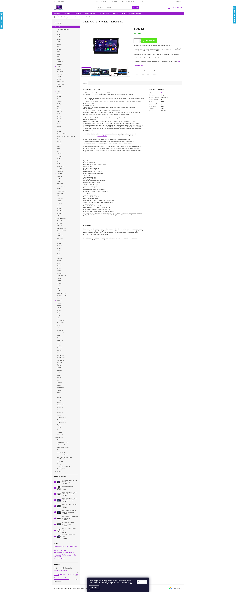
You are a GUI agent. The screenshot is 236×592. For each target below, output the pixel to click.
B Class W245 (61, 231)
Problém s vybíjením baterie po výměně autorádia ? (65, 555)
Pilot (58, 151)
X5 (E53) (60, 61)
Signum (59, 273)
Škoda (59, 365)
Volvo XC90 (60, 323)
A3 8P (59, 36)
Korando (59, 362)
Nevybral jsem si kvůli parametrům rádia (66, 574)
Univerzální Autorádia (63, 29)
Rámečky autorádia (62, 454)
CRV (58, 148)
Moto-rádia (58, 471)
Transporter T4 (61, 417)
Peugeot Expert (61, 295)
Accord (59, 153)
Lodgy (59, 104)
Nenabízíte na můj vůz (60, 570)
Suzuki (59, 353)
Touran (59, 427)
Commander (61, 186)
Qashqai (59, 245)
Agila (58, 253)
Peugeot (59, 283)
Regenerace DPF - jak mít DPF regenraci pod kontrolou (65, 547)
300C (59, 178)
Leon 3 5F (60, 340)
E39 (58, 59)
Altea (58, 328)
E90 (58, 54)
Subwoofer (60, 461)
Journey (59, 89)
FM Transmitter (61, 445)
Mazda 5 (60, 211)
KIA (58, 196)
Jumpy (59, 76)
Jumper (59, 74)
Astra (58, 255)
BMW (58, 51)
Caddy (59, 392)
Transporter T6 (61, 422)
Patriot (59, 188)
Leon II (59, 338)
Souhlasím (141, 582)
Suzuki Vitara (61, 357)
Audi (58, 32)
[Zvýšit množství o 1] (140, 40)
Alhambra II (60, 333)
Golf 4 (59, 395)
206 (58, 285)
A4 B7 (59, 41)
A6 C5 (59, 44)
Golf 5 (59, 397)
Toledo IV (60, 342)
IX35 (58, 163)
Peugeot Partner (62, 298)
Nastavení (94, 587)
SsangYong (60, 360)
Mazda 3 (60, 208)
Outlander (60, 238)
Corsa (59, 260)
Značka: (86, 25)
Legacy (59, 348)
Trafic (59, 315)
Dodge (59, 79)
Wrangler (60, 193)
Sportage (60, 198)
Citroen (59, 66)
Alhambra (60, 330)
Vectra (59, 278)
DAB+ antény (61, 440)
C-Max (59, 124)
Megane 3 (60, 313)
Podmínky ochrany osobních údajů (124, 1)
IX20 (58, 158)
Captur (59, 303)
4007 (58, 290)
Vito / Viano (60, 221)
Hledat (135, 7)
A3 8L (59, 34)
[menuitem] (57, 13)
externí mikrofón (102, 136)
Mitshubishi (60, 236)
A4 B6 (59, 39)
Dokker (59, 99)
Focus (59, 116)
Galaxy (59, 126)
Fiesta (59, 141)
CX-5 (58, 216)
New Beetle (60, 387)
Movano (59, 265)
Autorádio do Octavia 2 (60, 550)
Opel (58, 250)
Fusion (59, 131)
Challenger (60, 84)
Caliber (59, 86)
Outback (59, 350)
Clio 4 (59, 308)
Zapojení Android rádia (60, 559)
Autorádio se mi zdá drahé (62, 578)
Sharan (59, 432)
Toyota (59, 367)
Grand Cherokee (62, 191)
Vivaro (59, 270)
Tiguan (59, 425)
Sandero (59, 101)
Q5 (58, 46)
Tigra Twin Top (61, 275)
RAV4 (59, 375)
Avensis (59, 370)
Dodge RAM (61, 81)
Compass (60, 183)
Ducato (59, 111)
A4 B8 (59, 49)
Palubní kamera (61, 452)
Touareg (59, 430)
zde (131, 583)
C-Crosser (60, 71)
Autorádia (58, 26)
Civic (58, 146)
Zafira (59, 280)
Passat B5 (60, 407)
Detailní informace (139, 65)
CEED (59, 201)
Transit (59, 129)
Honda (59, 143)
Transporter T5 (61, 420)
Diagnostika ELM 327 (63, 442)
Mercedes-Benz (61, 218)
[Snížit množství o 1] (140, 42)
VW (58, 380)
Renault (59, 300)
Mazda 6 (60, 213)
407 (58, 288)
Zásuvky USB (61, 469)
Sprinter (59, 233)
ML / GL (59, 223)
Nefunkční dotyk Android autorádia (64, 552)
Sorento (59, 203)
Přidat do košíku (150, 40)
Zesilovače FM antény (63, 466)
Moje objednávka (102, 1)
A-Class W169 (61, 228)
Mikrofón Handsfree (63, 447)
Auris (58, 372)
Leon (58, 335)
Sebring (59, 176)
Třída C (59, 226)
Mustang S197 (61, 134)
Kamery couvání (61, 450)
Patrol (59, 248)
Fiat (58, 106)
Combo (59, 258)
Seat (58, 325)
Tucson (59, 168)
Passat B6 (60, 410)
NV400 (59, 243)
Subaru (59, 345)
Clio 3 (59, 305)
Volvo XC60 (60, 320)
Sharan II (60, 435)
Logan (59, 96)
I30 (58, 161)
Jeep (58, 181)
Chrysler (59, 173)
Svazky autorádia (62, 464)
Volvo (58, 318)
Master (59, 310)
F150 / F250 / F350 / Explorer (66, 136)
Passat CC (60, 405)
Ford (58, 114)
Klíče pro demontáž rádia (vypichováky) (64, 458)
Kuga (58, 138)
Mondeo (59, 119)
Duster (59, 94)
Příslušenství (59, 437)
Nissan (59, 241)
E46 (58, 56)
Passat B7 (60, 412)
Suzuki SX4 (60, 355)
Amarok (59, 382)
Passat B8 (60, 415)
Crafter (59, 390)
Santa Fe (60, 171)
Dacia (58, 91)
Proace (59, 377)
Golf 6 (59, 400)
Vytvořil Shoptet (177, 588)
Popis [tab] (85, 83)
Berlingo (59, 69)
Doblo (59, 109)
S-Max (59, 121)
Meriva (59, 268)
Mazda (59, 206)
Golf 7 (59, 402)
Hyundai (59, 156)
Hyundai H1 (60, 166)
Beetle (59, 385)
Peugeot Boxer (61, 293)
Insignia (59, 263)
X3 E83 (59, 64)
